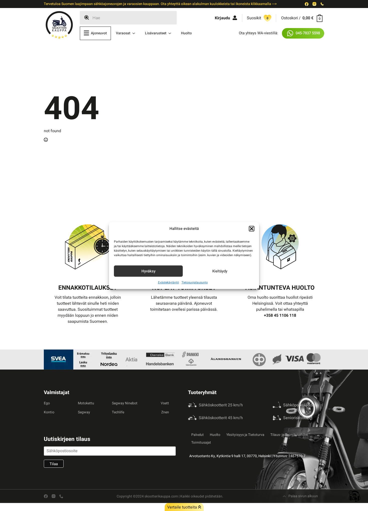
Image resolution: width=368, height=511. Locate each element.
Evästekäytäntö (168, 282)
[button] (251, 228)
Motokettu (86, 403)
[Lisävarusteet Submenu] (171, 33)
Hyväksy (148, 271)
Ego (47, 403)
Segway (84, 412)
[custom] (307, 4)
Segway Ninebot (124, 403)
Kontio (49, 412)
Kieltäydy (219, 271)
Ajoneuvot (99, 33)
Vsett (165, 403)
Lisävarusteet (155, 33)
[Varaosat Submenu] (135, 33)
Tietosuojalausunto (194, 282)
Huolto (186, 33)
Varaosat (123, 33)
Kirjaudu (222, 18)
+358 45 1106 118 (280, 315)
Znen (165, 412)
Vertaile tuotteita (182, 507)
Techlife (118, 412)
